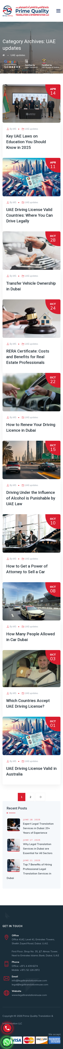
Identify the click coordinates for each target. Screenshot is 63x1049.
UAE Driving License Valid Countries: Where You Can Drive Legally (29, 215)
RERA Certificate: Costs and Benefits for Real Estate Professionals (27, 357)
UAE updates (31, 128)
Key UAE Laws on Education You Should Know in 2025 (26, 142)
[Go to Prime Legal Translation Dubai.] (4, 55)
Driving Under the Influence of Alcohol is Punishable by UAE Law (30, 498)
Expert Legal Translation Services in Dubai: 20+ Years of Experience (38, 828)
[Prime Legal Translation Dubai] (26, 11)
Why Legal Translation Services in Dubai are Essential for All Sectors (37, 849)
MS (14, 128)
